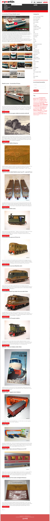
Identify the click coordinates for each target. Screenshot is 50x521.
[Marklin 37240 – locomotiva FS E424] (17, 95)
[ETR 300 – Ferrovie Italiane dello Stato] (17, 367)
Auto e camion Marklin (36, 17)
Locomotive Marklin (36, 52)
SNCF (34, 112)
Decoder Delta (38, 100)
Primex (34, 66)
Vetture (35, 113)
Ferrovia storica (35, 35)
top (33, 73)
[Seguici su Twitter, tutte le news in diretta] (35, 4)
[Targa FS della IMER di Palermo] (17, 155)
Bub (34, 23)
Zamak (34, 114)
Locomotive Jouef (36, 49)
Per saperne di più (6, 111)
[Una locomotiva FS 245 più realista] (17, 329)
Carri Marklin (35, 25)
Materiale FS (37, 108)
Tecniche (40, 112)
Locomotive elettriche (38, 103)
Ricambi (45, 110)
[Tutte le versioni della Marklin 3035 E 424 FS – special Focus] (17, 187)
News (34, 60)
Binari (34, 99)
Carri (38, 99)
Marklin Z (34, 55)
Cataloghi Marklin (36, 26)
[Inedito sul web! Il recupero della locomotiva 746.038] (17, 125)
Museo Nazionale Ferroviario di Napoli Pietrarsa (14, 477)
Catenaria (44, 99)
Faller (34, 32)
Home (3, 11)
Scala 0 (38, 111)
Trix (33, 74)
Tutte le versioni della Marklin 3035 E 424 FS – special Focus (17, 172)
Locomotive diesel (43, 102)
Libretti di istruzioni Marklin (37, 44)
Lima (38, 102)
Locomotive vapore (38, 104)
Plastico (34, 63)
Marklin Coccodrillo (40, 106)
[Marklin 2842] (17, 434)
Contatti (6, 9)
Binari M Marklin (35, 22)
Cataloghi (41, 99)
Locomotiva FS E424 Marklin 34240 (11, 14)
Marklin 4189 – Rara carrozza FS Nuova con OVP (14, 449)
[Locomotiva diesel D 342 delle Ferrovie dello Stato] (17, 302)
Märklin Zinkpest (35, 57)
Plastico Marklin (37, 110)
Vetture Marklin (35, 76)
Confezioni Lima (35, 29)
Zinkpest (37, 114)
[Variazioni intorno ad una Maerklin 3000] (17, 276)
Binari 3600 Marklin (36, 19)
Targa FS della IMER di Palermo (10, 143)
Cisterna (34, 100)
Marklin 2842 (5, 424)
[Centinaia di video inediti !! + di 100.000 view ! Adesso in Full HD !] (34, 4)
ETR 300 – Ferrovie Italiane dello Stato (12, 347)
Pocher (34, 64)
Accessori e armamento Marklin (38, 16)
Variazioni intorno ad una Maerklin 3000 (12, 266)
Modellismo (43, 108)
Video (34, 77)
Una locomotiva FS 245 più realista (11, 318)
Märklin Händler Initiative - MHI (39, 109)
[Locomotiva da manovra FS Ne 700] (17, 248)
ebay (34, 30)
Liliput (34, 48)
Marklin (45, 104)
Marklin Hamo (35, 54)
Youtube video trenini (42, 113)
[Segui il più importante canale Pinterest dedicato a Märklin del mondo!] (36, 4)
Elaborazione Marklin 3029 (8, 208)
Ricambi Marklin (35, 67)
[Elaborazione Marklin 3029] (17, 220)
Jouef (34, 42)
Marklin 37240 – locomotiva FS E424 (11, 83)
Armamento (42, 98)
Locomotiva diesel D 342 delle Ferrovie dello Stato (15, 291)
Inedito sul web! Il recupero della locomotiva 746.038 (15, 113)
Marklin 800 (36, 106)
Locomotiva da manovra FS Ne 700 (11, 237)
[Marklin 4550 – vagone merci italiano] (17, 406)
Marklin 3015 (42, 105)
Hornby (34, 39)
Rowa (34, 70)
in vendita (34, 41)
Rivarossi (34, 111)
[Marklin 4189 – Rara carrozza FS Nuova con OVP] (17, 460)
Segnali (45, 111)
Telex (42, 112)
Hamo (39, 101)
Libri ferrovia (35, 45)
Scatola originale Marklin (37, 71)
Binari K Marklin (35, 20)
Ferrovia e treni (35, 33)
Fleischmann (35, 36)
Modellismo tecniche (36, 58)
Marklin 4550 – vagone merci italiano (11, 392)
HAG (34, 38)
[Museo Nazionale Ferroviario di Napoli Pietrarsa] (17, 490)
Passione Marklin (36, 61)
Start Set (36, 112)
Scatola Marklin (41, 111)
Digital (41, 100)
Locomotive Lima (36, 51)
